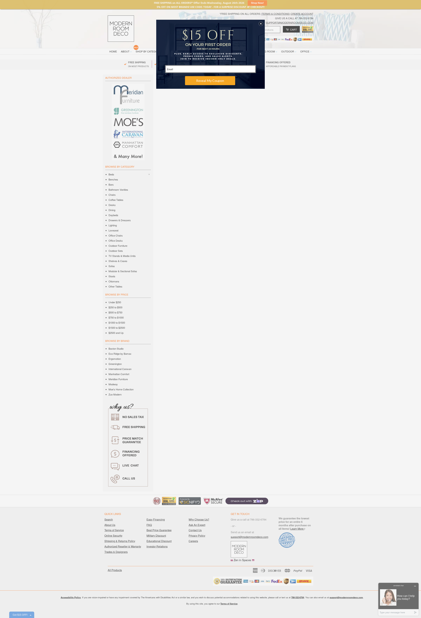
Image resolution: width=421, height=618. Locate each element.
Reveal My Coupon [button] (210, 81)
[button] (261, 24)
